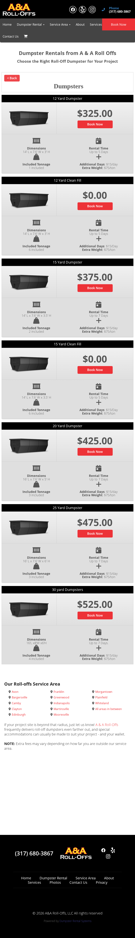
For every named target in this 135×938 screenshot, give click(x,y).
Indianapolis (62, 703)
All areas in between (108, 709)
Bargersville (19, 697)
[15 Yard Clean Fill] (29, 363)
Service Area (86, 878)
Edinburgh (19, 714)
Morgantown (103, 692)
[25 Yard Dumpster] (29, 527)
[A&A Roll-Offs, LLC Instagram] (92, 9)
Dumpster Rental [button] (30, 24)
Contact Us (11, 36)
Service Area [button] (59, 24)
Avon (15, 692)
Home (7, 24)
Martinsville (61, 709)
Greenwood (61, 697)
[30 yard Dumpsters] (29, 609)
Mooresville (61, 714)
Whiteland (102, 703)
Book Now (118, 24)
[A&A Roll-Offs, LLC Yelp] (82, 9)
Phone (114, 8)
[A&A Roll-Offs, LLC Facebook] (72, 9)
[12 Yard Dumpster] (29, 118)
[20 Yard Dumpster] (29, 445)
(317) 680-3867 (34, 853)
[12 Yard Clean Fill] (29, 200)
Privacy (101, 882)
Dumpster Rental (53, 878)
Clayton (17, 709)
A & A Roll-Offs (106, 724)
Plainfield (101, 697)
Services (96, 24)
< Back (12, 78)
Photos (55, 882)
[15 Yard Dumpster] (29, 282)
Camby (16, 703)
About (80, 24)
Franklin (59, 692)
